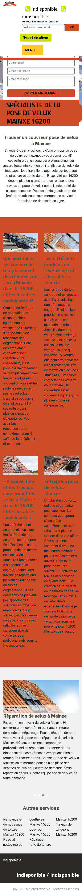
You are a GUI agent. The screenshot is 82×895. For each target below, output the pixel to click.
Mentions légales (66, 889)
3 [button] (43, 795)
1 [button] (35, 795)
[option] (41, 732)
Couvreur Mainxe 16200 (39, 831)
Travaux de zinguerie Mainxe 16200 (66, 829)
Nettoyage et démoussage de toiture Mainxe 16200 (13, 826)
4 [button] (47, 795)
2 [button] (39, 795)
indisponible (44, 9)
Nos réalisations (36, 37)
